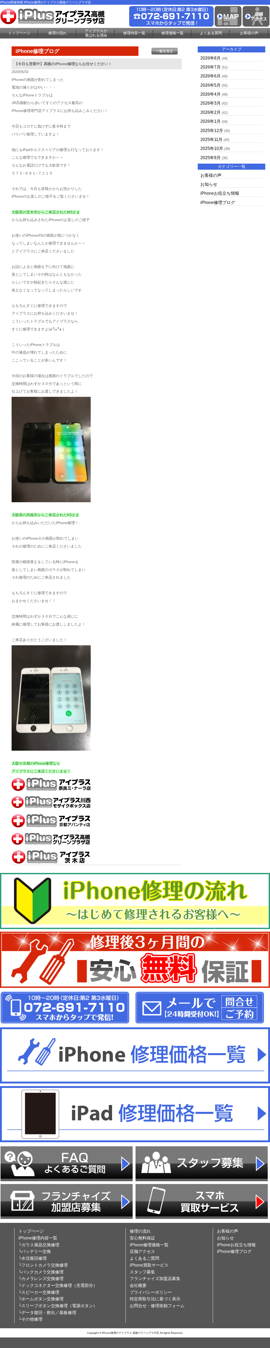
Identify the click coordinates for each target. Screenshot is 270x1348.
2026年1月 (210, 121)
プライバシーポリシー (151, 1292)
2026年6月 (210, 76)
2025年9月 (210, 157)
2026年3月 (210, 103)
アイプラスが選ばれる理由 (96, 33)
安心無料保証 (142, 1238)
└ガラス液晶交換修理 (38, 1245)
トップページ (19, 33)
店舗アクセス (142, 1251)
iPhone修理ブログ (217, 202)
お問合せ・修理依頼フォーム (157, 1305)
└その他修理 (30, 1319)
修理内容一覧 (134, 33)
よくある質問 (211, 33)
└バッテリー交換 (34, 1251)
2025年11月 (211, 139)
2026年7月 (210, 67)
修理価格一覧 (172, 33)
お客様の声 (249, 33)
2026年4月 (210, 94)
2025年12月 (211, 130)
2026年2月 (210, 112)
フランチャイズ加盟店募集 (155, 1278)
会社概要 (138, 1285)
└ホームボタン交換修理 (41, 1299)
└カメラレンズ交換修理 (41, 1278)
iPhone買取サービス (149, 1265)
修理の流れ (57, 33)
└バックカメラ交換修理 (41, 1272)
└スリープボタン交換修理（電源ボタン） (57, 1305)
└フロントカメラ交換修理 (43, 1265)
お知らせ (208, 184)
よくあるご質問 (144, 1258)
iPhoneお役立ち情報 (219, 193)
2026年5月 (210, 85)
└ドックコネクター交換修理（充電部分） (57, 1285)
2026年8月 (210, 58)
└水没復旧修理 (32, 1258)
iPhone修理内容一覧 (37, 1238)
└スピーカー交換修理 (38, 1292)
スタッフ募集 (142, 1272)
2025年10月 (211, 148)
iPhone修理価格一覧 (149, 1245)
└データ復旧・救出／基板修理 (47, 1312)
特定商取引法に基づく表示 (155, 1299)
